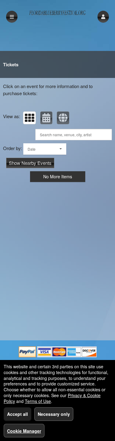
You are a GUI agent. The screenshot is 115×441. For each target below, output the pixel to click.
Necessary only (54, 414)
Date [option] (32, 149)
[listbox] (44, 149)
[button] (103, 17)
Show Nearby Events (30, 163)
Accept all (17, 414)
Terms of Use (38, 401)
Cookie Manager (24, 431)
